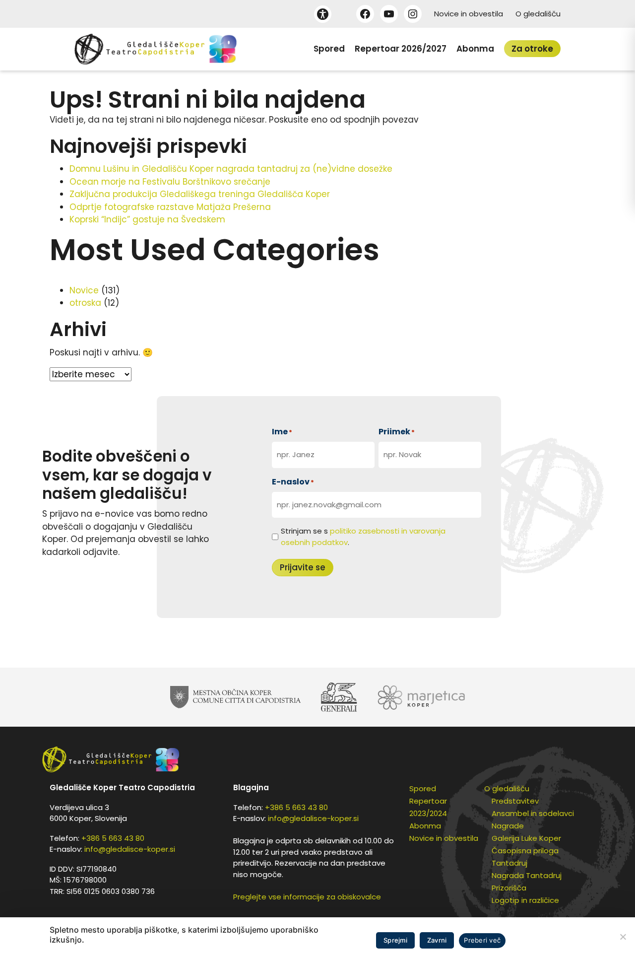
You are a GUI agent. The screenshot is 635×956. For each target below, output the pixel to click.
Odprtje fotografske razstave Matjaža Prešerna (170, 207)
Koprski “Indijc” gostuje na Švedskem (147, 219)
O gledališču (538, 13)
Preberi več (482, 940)
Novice (84, 290)
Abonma (475, 49)
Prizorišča (509, 888)
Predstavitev (515, 801)
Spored (329, 49)
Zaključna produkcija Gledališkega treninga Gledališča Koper (199, 194)
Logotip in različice (525, 900)
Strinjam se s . (363, 536)
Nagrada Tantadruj (527, 875)
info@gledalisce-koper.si (129, 849)
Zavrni (437, 940)
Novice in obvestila (468, 13)
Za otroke (532, 49)
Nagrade (508, 825)
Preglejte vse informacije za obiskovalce (307, 896)
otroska (85, 303)
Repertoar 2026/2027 (400, 49)
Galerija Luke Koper (526, 838)
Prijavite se (302, 567)
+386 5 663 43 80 (112, 838)
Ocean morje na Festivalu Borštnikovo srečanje (169, 182)
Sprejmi (395, 940)
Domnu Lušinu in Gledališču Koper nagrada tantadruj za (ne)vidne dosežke (230, 169)
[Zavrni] (623, 937)
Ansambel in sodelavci (533, 813)
